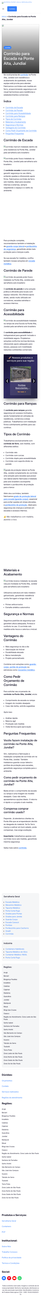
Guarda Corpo (11, 919)
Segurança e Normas (14, 125)
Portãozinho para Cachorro (17, 928)
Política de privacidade (11, 1257)
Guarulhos (7, 996)
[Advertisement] (20, 215)
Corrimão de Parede (14, 110)
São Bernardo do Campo (13, 1033)
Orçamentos (7, 1081)
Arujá (6, 972)
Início (4, 16)
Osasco (6, 1013)
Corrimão (9, 934)
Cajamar (7, 990)
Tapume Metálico (12, 908)
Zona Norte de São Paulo (13, 1057)
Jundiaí (7, 48)
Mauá (6, 1007)
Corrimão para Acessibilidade (18, 113)
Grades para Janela (13, 916)
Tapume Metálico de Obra (16, 952)
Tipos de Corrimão (13, 119)
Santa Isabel (8, 1023)
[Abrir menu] (3, 9)
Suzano (6, 1040)
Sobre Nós (6, 1246)
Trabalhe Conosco (9, 1252)
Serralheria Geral (9, 1221)
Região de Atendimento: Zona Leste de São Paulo (20, 1153)
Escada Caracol (12, 922)
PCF (3, 1232)
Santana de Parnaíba (11, 1026)
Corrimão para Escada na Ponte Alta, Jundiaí (19, 58)
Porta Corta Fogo (12, 911)
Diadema (7, 993)
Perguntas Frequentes (14, 133)
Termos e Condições (10, 1263)
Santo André (8, 1029)
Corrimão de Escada (14, 107)
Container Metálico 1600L (16, 955)
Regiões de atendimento (12, 1097)
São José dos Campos (12, 1036)
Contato (12, 9)
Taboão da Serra (10, 1043)
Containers (6, 1226)
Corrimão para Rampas (15, 116)
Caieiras (7, 986)
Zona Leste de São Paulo (13, 1053)
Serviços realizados (10, 1092)
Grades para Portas (13, 913)
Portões (8, 925)
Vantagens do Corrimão (15, 128)
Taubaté (7, 1046)
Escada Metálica (12, 902)
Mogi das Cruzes (10, 1010)
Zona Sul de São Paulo (12, 1063)
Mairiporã (7, 1003)
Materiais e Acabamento (15, 122)
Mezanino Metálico (13, 905)
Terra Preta (8, 1050)
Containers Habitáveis (14, 949)
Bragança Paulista (10, 979)
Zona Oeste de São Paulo (13, 1060)
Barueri (6, 976)
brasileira (7, 983)
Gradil (8, 931)
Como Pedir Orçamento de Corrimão (21, 130)
